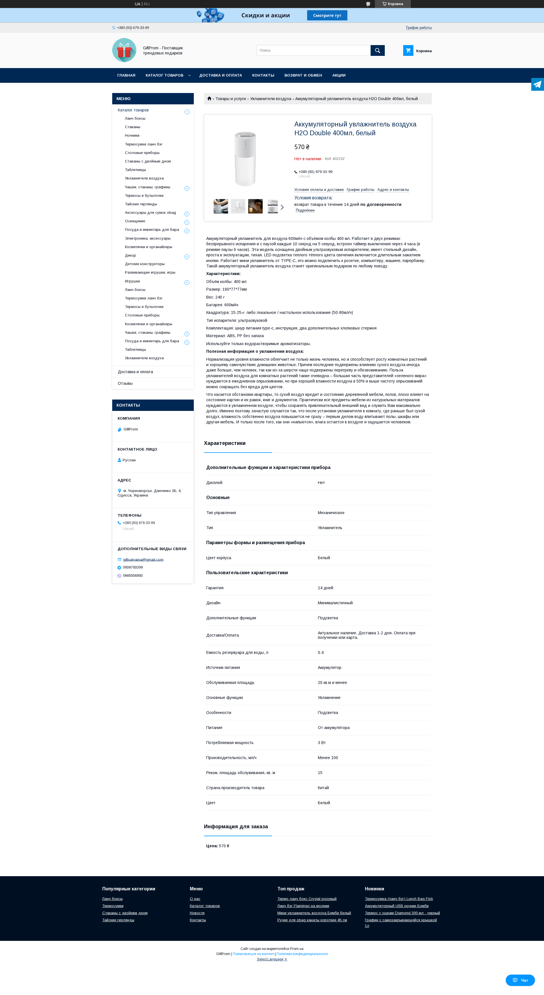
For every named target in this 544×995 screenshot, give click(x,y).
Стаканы (132, 127)
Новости (197, 913)
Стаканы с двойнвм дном (125, 913)
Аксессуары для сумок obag (150, 212)
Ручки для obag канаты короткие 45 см (312, 920)
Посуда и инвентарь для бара (152, 229)
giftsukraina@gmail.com (143, 559)
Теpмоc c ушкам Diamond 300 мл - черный (402, 913)
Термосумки (113, 906)
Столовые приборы (142, 153)
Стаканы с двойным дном (148, 161)
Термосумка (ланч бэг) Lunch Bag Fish (399, 899)
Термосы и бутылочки (144, 195)
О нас (195, 899)
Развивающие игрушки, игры (150, 272)
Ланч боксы (135, 118)
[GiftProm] (124, 60)
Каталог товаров (164, 75)
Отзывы (125, 383)
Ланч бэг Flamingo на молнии (303, 906)
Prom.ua (296, 949)
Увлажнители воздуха (270, 98)
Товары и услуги (230, 98)
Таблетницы (135, 170)
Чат (524, 980)
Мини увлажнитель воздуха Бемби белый (314, 913)
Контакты (263, 75)
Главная (126, 75)
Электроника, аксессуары (148, 238)
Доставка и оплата (220, 75)
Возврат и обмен (303, 75)
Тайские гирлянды (141, 204)
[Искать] (378, 50)
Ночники (132, 135)
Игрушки (132, 281)
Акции (339, 75)
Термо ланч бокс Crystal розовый (307, 899)
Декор (130, 255)
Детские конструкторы (145, 264)
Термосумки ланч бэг (144, 144)
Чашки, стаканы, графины (147, 187)
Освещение (135, 221)
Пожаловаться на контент (253, 954)
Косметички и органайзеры (148, 247)
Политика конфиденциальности (302, 954)
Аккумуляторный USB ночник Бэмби (397, 906)
